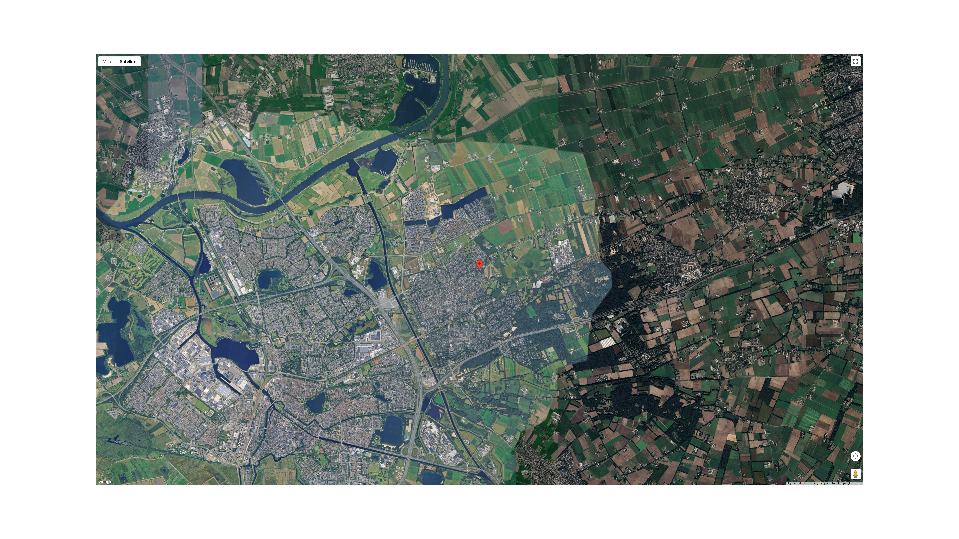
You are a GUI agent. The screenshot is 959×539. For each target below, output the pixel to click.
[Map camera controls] (856, 456)
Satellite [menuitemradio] (128, 61)
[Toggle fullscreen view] (856, 61)
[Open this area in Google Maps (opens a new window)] (105, 482)
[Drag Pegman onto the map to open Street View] (856, 474)
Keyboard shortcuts (798, 483)
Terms (858, 483)
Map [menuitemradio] (107, 61)
